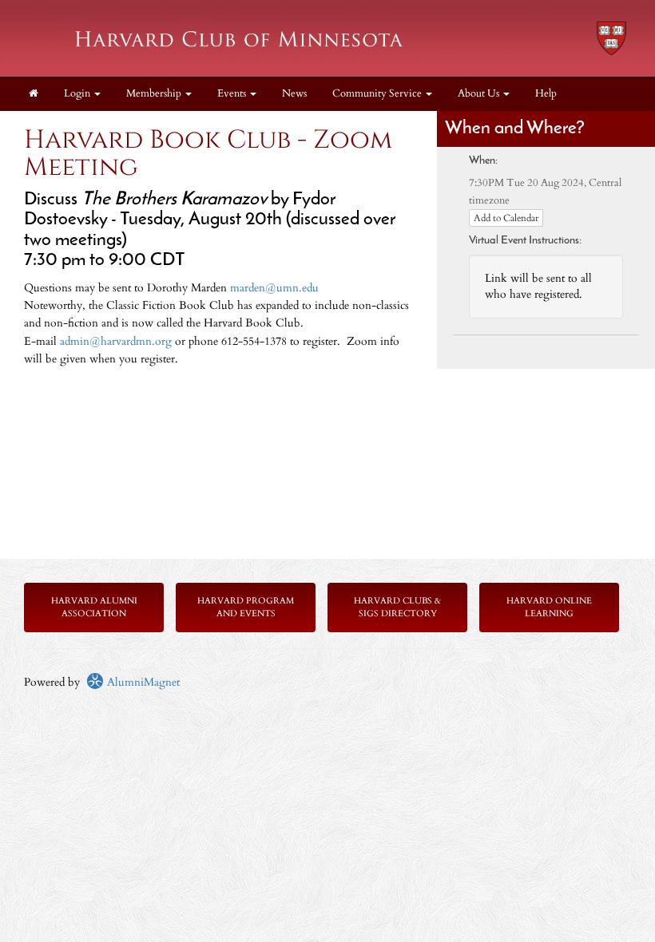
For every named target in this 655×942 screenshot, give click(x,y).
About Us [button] (480, 94)
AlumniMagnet (142, 682)
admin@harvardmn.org (116, 341)
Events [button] (232, 94)
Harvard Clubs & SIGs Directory (397, 607)
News (294, 94)
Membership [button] (155, 94)
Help (546, 94)
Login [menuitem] (78, 94)
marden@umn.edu (274, 287)
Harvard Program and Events (245, 607)
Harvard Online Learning (549, 607)
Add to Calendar (506, 218)
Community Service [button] (378, 94)
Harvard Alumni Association (94, 607)
